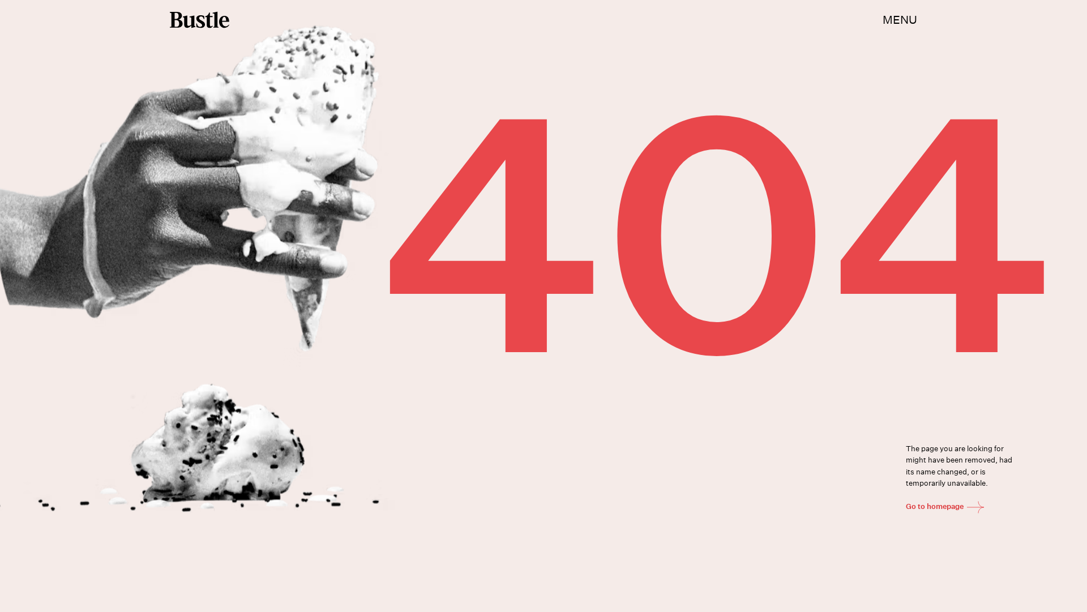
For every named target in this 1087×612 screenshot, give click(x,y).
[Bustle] (199, 20)
